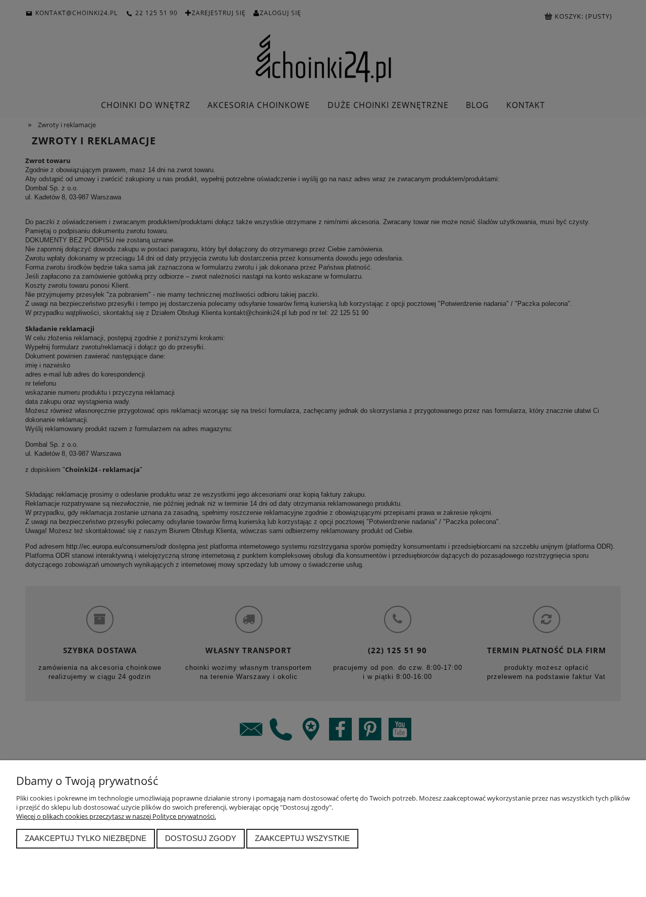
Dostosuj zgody (200, 838)
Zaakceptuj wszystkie (302, 838)
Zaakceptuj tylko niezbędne (85, 838)
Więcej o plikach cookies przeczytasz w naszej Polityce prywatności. (116, 816)
